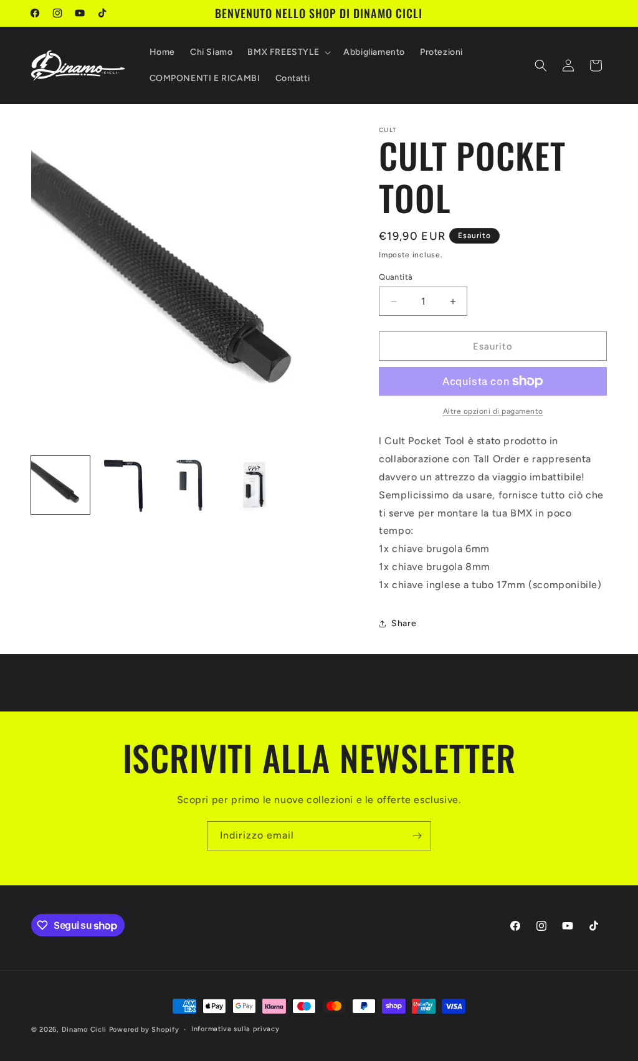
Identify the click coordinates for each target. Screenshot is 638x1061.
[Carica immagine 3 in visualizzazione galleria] (189, 485)
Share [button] (403, 623)
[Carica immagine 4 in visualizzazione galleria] (254, 485)
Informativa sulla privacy (235, 1029)
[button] (288, 52)
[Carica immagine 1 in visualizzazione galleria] (60, 485)
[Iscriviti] (417, 835)
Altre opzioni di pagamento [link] (493, 411)
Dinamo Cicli (84, 1029)
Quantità (395, 277)
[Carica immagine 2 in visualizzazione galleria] (125, 485)
